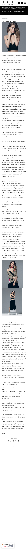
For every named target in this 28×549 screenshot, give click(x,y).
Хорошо (10, 546)
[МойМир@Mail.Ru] (8, 441)
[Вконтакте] (13, 441)
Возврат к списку (15, 446)
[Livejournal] (11, 441)
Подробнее (5, 546)
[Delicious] (16, 441)
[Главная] (2, 7)
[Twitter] (18, 441)
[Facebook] (21, 441)
